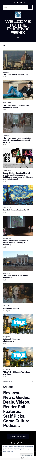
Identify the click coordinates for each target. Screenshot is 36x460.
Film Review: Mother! (11, 308)
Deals (8, 402)
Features (11, 411)
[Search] (30, 7)
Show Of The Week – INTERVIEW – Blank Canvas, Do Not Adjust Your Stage (16, 243)
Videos (22, 402)
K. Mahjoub (6, 311)
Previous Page (7, 382)
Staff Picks (13, 416)
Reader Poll (14, 406)
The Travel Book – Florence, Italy (15, 75)
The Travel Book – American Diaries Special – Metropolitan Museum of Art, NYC (17, 140)
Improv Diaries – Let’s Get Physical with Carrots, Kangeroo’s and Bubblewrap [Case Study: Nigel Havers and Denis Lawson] (18, 176)
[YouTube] (21, 2)
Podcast (11, 425)
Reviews (11, 392)
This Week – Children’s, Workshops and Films (16, 373)
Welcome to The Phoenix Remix (18, 27)
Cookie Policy (9, 451)
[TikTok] (18, 2)
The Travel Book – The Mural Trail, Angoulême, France (16, 106)
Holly (4, 77)
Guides (22, 397)
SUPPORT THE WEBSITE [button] (18, 436)
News (8, 397)
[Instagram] (15, 2)
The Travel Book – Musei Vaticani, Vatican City (16, 277)
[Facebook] (11, 2)
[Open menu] (18, 38)
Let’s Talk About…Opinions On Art (16, 210)
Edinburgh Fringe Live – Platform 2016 (12, 340)
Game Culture (16, 420)
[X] (24, 2)
